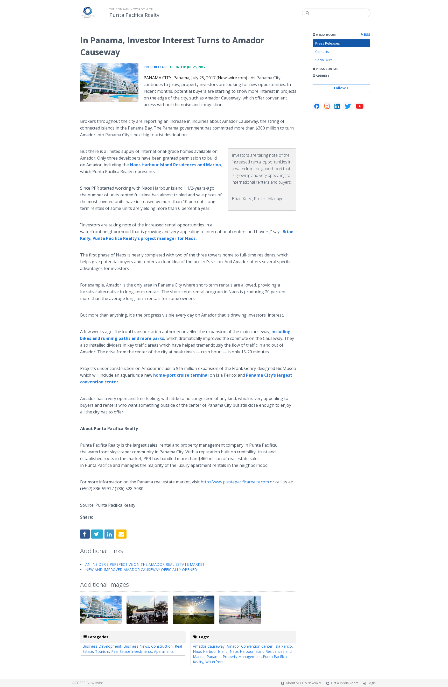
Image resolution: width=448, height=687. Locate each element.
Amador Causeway (209, 646)
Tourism (102, 651)
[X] (348, 106)
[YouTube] (359, 106)
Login (372, 683)
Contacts (322, 51)
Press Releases (327, 43)
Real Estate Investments (131, 651)
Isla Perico (283, 646)
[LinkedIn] (337, 106)
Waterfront (214, 661)
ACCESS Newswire (87, 682)
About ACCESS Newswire (304, 683)
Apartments (164, 651)
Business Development (101, 646)
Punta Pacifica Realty (134, 15)
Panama (214, 656)
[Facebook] (317, 106)
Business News (136, 646)
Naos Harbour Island (210, 651)
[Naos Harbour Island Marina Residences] (109, 82)
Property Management (242, 656)
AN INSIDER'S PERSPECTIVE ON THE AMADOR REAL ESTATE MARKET (145, 564)
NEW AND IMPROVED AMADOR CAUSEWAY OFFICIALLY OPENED (141, 569)
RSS (366, 34)
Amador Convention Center (249, 646)
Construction (162, 646)
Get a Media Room (344, 683)
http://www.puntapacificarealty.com (235, 482)
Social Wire (324, 60)
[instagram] (327, 106)
